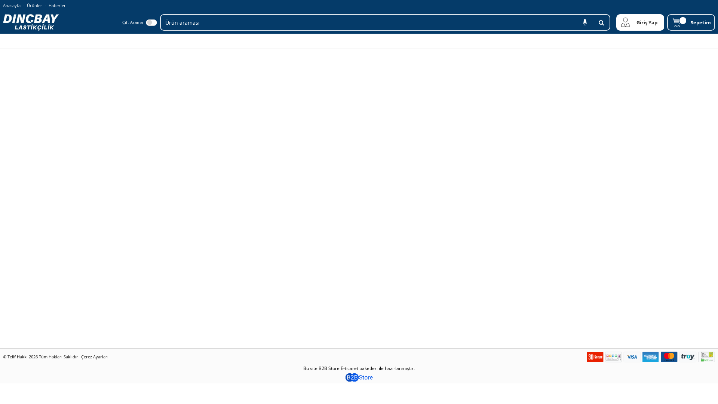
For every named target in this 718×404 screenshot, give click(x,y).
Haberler (57, 5)
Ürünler (34, 5)
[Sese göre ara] (585, 22)
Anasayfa (12, 5)
